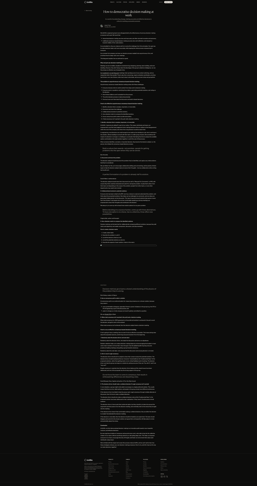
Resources (144, 2)
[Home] (88, 2)
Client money (111, 466)
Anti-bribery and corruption (149, 476)
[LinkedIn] (162, 476)
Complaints (145, 472)
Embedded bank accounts (113, 472)
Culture (127, 466)
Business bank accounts (113, 464)
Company (138, 2)
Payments (110, 476)
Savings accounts (112, 470)
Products (112, 2)
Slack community (164, 470)
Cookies (145, 464)
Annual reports (129, 474)
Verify (109, 474)
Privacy (144, 462)
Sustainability (146, 474)
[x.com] (167, 476)
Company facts (129, 476)
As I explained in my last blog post (109, 73)
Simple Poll (108, 314)
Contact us (128, 478)
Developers (131, 2)
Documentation (164, 464)
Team (127, 464)
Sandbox (145, 466)
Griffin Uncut (128, 470)
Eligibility (145, 470)
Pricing (125, 2)
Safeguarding (111, 468)
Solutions (119, 2)
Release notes (164, 466)
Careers (127, 468)
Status (162, 468)
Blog (127, 472)
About (127, 462)
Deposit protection (147, 468)
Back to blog (89, 10)
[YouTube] (164, 476)
